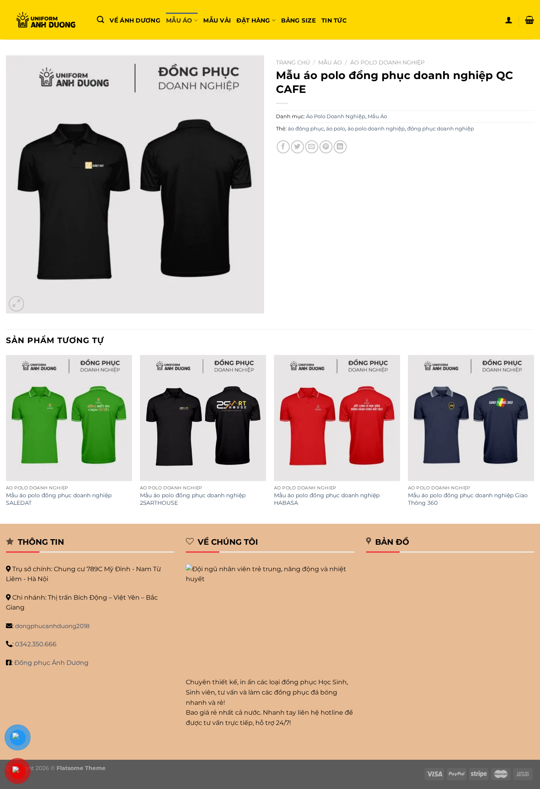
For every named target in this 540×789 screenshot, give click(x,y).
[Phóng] (16, 303)
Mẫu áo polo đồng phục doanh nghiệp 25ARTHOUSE (192, 499)
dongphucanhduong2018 (52, 626)
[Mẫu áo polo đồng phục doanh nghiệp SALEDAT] (69, 418)
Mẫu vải (217, 20)
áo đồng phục (306, 129)
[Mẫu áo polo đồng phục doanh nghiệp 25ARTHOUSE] (203, 418)
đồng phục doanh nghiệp (440, 129)
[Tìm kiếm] (100, 19)
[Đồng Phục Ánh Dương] (45, 20)
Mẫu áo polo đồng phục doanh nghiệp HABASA (327, 499)
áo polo (335, 129)
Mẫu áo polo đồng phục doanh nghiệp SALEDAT (58, 499)
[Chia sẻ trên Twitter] (297, 146)
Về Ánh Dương (135, 20)
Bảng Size (298, 20)
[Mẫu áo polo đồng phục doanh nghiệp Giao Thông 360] (471, 418)
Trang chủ (293, 62)
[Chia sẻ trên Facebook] (283, 146)
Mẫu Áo (179, 20)
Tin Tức (334, 20)
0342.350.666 (36, 644)
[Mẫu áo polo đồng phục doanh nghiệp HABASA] (337, 418)
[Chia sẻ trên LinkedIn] (340, 146)
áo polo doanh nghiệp (376, 129)
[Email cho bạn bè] (311, 146)
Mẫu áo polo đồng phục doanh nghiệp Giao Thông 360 (468, 499)
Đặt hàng (253, 20)
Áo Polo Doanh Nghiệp (387, 62)
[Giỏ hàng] (529, 19)
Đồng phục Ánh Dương (51, 662)
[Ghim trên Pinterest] (325, 146)
